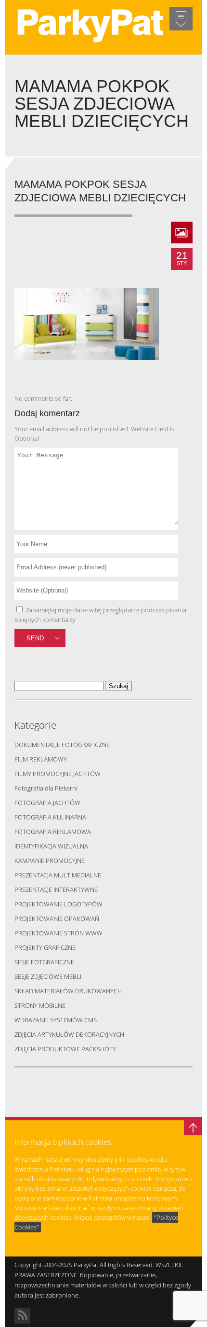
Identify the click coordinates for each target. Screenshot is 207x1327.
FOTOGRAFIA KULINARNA (50, 817)
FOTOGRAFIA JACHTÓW (47, 802)
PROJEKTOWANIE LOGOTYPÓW (58, 904)
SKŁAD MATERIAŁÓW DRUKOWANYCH (68, 991)
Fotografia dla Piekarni (46, 788)
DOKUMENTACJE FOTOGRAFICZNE (62, 744)
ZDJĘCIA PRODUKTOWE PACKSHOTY (65, 1049)
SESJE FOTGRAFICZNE (44, 962)
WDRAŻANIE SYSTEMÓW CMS (55, 1020)
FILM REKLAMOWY (40, 759)
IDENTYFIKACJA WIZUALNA (51, 846)
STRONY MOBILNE (39, 1005)
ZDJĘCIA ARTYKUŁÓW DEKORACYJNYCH (69, 1034)
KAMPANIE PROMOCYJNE (49, 860)
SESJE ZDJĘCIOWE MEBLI (47, 976)
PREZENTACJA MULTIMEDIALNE (57, 875)
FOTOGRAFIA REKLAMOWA (52, 831)
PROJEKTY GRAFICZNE (45, 947)
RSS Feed (22, 1316)
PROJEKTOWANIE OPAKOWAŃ (56, 918)
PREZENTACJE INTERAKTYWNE (56, 889)
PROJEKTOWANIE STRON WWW (58, 933)
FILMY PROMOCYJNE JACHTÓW (57, 773)
